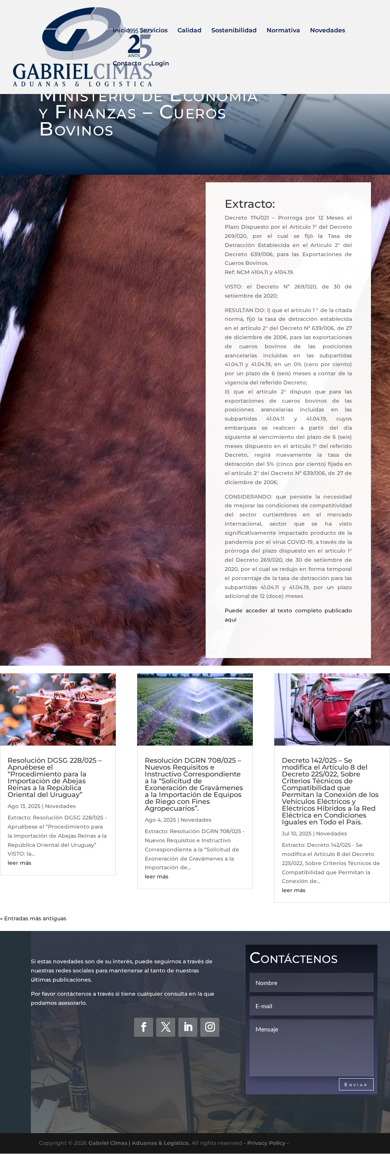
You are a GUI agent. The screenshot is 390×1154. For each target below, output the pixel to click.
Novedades (327, 31)
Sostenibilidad (234, 31)
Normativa (283, 31)
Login (160, 64)
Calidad (189, 31)
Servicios (154, 31)
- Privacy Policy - (266, 1143)
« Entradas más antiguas (33, 918)
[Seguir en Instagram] (209, 1027)
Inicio (121, 31)
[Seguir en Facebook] (143, 1027)
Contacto (127, 64)
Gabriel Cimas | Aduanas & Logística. (139, 1143)
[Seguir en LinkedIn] (187, 1027)
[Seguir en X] (165, 1027)
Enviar (356, 1084)
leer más (19, 862)
